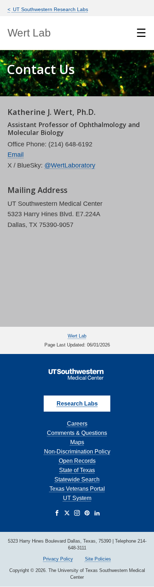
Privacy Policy (58, 559)
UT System (77, 498)
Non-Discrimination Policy (77, 451)
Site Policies (98, 559)
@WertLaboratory (69, 165)
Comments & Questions (77, 433)
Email (16, 154)
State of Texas (77, 470)
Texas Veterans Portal (77, 489)
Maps (77, 442)
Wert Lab (29, 33)
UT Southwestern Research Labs (49, 9)
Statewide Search (77, 479)
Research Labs (77, 404)
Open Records (77, 461)
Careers (77, 424)
